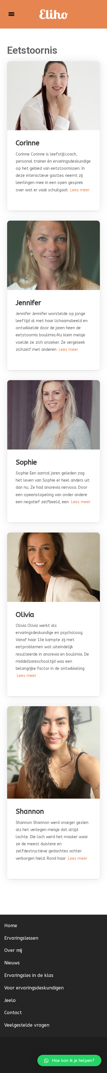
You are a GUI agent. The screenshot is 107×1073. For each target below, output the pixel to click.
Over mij (13, 950)
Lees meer (79, 190)
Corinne (27, 143)
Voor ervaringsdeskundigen (34, 988)
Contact (13, 1012)
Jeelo (10, 1000)
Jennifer (28, 303)
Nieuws (12, 963)
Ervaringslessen (21, 938)
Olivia (25, 615)
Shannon (30, 811)
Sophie (26, 462)
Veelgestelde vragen (26, 1025)
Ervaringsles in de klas (28, 975)
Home (10, 925)
